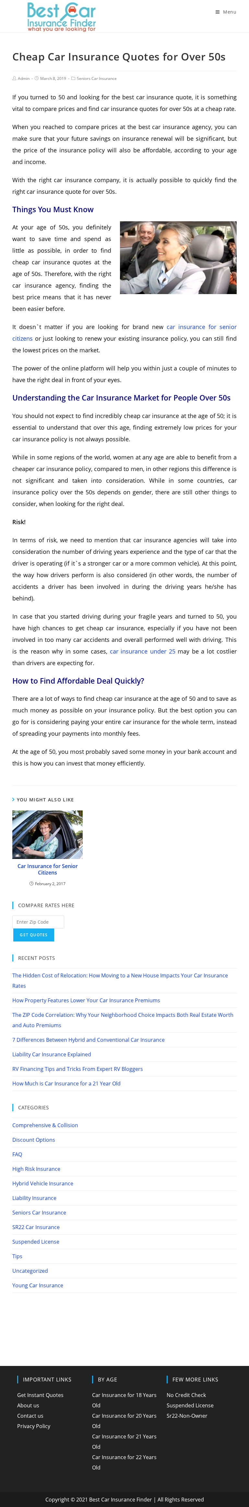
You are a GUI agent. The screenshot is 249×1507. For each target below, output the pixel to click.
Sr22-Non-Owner (187, 1415)
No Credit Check (186, 1395)
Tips (17, 1256)
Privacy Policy (33, 1426)
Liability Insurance (34, 1198)
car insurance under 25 (142, 651)
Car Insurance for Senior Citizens (48, 869)
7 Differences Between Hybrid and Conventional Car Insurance (88, 1039)
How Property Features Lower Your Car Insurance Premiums (86, 1000)
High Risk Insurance (36, 1168)
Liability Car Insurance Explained (51, 1054)
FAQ (17, 1154)
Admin (24, 78)
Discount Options (33, 1139)
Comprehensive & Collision (45, 1125)
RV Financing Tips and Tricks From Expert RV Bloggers (77, 1068)
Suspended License (35, 1241)
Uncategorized (30, 1270)
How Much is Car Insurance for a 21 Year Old (66, 1083)
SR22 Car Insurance (36, 1227)
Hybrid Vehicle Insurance (42, 1183)
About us (28, 1405)
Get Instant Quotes (40, 1395)
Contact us (30, 1415)
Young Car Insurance (37, 1285)
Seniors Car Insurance (97, 78)
